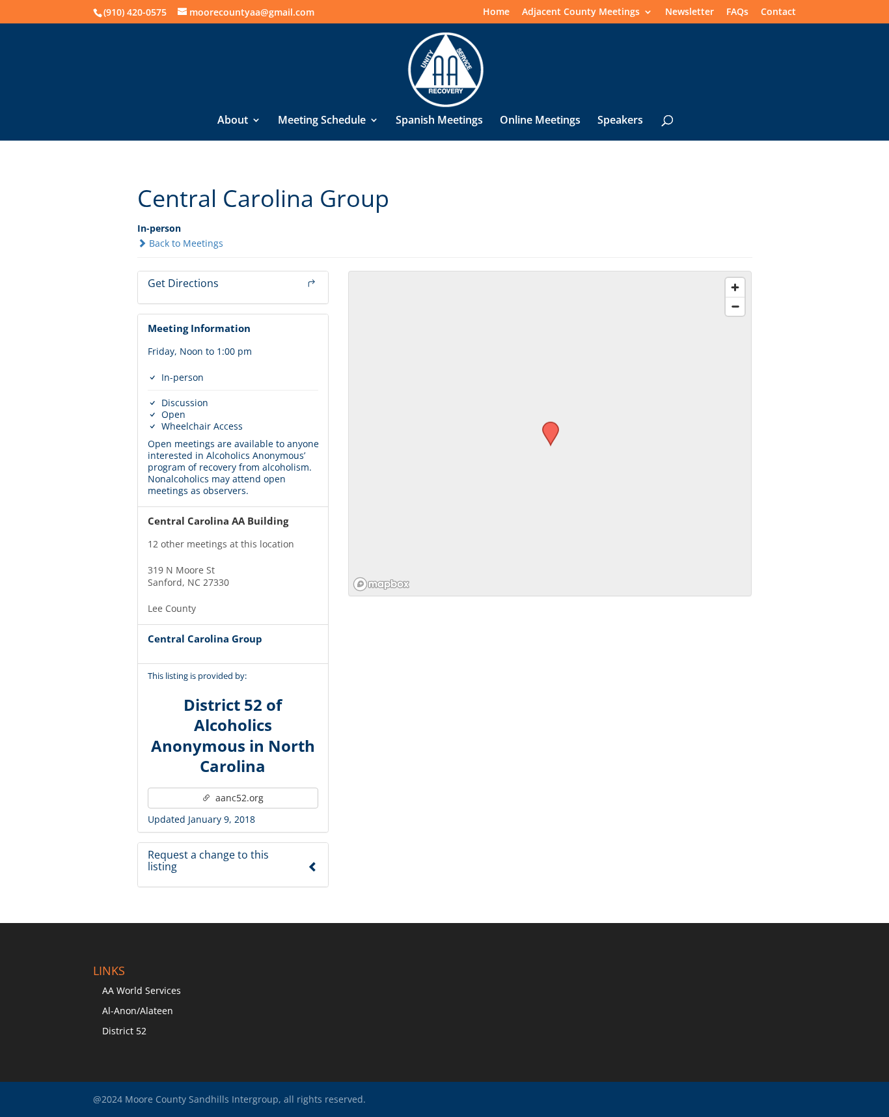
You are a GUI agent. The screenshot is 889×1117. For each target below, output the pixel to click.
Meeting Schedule (322, 121)
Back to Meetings (184, 243)
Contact (778, 12)
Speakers (620, 121)
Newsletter (689, 12)
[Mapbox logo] (381, 584)
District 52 (124, 1031)
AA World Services (141, 990)
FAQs (737, 12)
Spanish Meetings (439, 121)
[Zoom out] (735, 306)
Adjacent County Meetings (581, 12)
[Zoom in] (735, 287)
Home (496, 12)
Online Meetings (540, 121)
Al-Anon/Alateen (137, 1010)
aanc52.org (238, 798)
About (232, 121)
